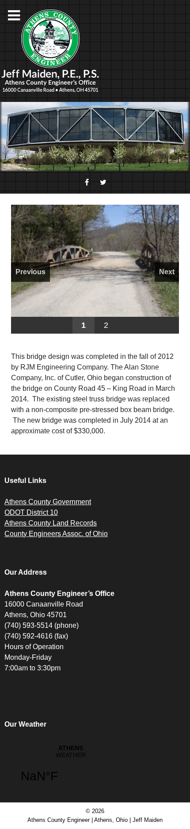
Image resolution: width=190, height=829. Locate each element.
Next (167, 272)
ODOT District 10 (31, 512)
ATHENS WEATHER (70, 769)
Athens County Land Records (50, 523)
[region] (95, 269)
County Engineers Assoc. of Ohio (56, 533)
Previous (30, 272)
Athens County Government (47, 502)
